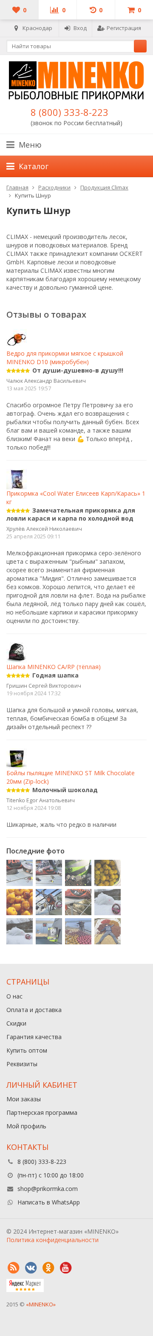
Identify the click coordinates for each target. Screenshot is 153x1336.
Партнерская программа (41, 1112)
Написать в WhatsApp (48, 1202)
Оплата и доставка (34, 1010)
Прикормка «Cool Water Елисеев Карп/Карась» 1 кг (75, 497)
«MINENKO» (41, 1304)
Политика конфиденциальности (52, 1240)
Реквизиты (21, 1064)
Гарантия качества (34, 1037)
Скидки (16, 1023)
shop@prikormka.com (47, 1189)
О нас (14, 996)
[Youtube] (65, 1268)
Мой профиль (26, 1126)
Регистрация (124, 28)
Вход (80, 28)
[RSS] (13, 1268)
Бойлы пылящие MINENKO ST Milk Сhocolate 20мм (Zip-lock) (70, 777)
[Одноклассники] (48, 1268)
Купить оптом (26, 1050)
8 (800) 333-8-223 (69, 112)
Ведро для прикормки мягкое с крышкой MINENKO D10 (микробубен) (64, 357)
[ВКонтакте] (30, 1268)
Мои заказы (23, 1099)
